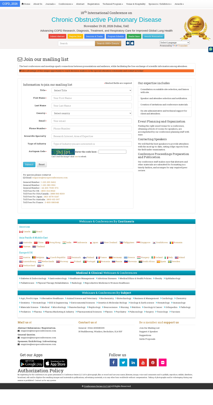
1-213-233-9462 (48, 182)
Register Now (75, 36)
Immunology (179, 302)
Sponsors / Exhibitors (159, 3)
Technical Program (112, 3)
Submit (29, 164)
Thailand (40, 246)
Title (42, 90)
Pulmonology (136, 311)
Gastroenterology (58, 278)
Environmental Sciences (83, 302)
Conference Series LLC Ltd (97, 386)
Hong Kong (54, 242)
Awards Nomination (153, 36)
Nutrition (136, 307)
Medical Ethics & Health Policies (136, 278)
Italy (170, 257)
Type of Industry (37, 143)
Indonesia (82, 242)
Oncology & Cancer (153, 307)
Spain (163, 261)
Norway (64, 261)
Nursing (125, 307)
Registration (93, 3)
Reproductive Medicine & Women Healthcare (107, 282)
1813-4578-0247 (51, 196)
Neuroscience (111, 307)
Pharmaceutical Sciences (89, 311)
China (40, 242)
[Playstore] (128, 42)
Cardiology (167, 298)
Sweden (176, 261)
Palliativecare (27, 282)
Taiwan (26, 246)
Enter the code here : (86, 151)
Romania (178, 242)
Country (40, 113)
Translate (183, 45)
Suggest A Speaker (148, 331)
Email (42, 120)
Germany (117, 257)
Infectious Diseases (107, 278)
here (76, 156)
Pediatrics (26, 311)
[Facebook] (113, 363)
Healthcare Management (82, 278)
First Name (39, 97)
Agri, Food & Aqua (29, 298)
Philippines (128, 242)
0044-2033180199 (96, 327)
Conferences (65, 3)
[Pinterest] (153, 363)
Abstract (80, 3)
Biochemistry (107, 298)
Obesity (158, 278)
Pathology (186, 307)
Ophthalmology (172, 278)
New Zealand (110, 242)
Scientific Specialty (35, 136)
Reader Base (134, 36)
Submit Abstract (57, 36)
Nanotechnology (77, 307)
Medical (45, 307)
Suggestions (145, 335)
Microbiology (59, 307)
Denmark (76, 257)
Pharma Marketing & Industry (59, 311)
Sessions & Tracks (94, 36)
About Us (37, 3)
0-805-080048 (52, 202)
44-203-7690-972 (49, 187)
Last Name (40, 105)
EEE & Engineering (58, 302)
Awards (178, 3)
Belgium (40, 257)
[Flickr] (163, 363)
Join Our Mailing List (149, 327)
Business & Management (146, 298)
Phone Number (37, 128)
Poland (77, 261)
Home (27, 3)
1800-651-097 (53, 199)
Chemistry (181, 298)
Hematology (163, 302)
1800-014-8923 (48, 190)
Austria (26, 257)
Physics (109, 311)
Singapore (145, 242)
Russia (119, 261)
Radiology (77, 282)
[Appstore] (132, 42)
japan (95, 242)
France (103, 257)
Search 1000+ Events (108, 43)
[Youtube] (143, 363)
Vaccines (175, 311)
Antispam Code (37, 151)
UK (42, 265)
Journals (49, 3)
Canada (26, 231)
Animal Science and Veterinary (82, 298)
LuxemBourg (29, 261)
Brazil (39, 231)
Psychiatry (121, 311)
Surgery (150, 311)
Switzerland (29, 265)
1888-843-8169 (57, 193)
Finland (90, 257)
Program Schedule (116, 36)
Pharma (38, 311)
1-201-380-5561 (48, 185)
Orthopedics (171, 307)
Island (182, 257)
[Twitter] (123, 363)
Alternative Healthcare (52, 298)
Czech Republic (57, 257)
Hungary (145, 257)
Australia (27, 242)
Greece (131, 257)
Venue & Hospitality (135, 3)
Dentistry (25, 302)
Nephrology (95, 307)
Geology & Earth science (142, 302)
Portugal (91, 261)
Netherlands (48, 261)
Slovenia (132, 261)
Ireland (158, 257)
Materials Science (29, 307)
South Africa (149, 261)
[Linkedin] (133, 363)
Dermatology (39, 302)
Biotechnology (124, 298)
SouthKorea (162, 242)
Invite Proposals (147, 339)
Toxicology (162, 311)
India (68, 242)
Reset (42, 164)
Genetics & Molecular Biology (112, 302)
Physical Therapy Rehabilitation (53, 282)
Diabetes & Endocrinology (33, 278)
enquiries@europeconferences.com (50, 177)
